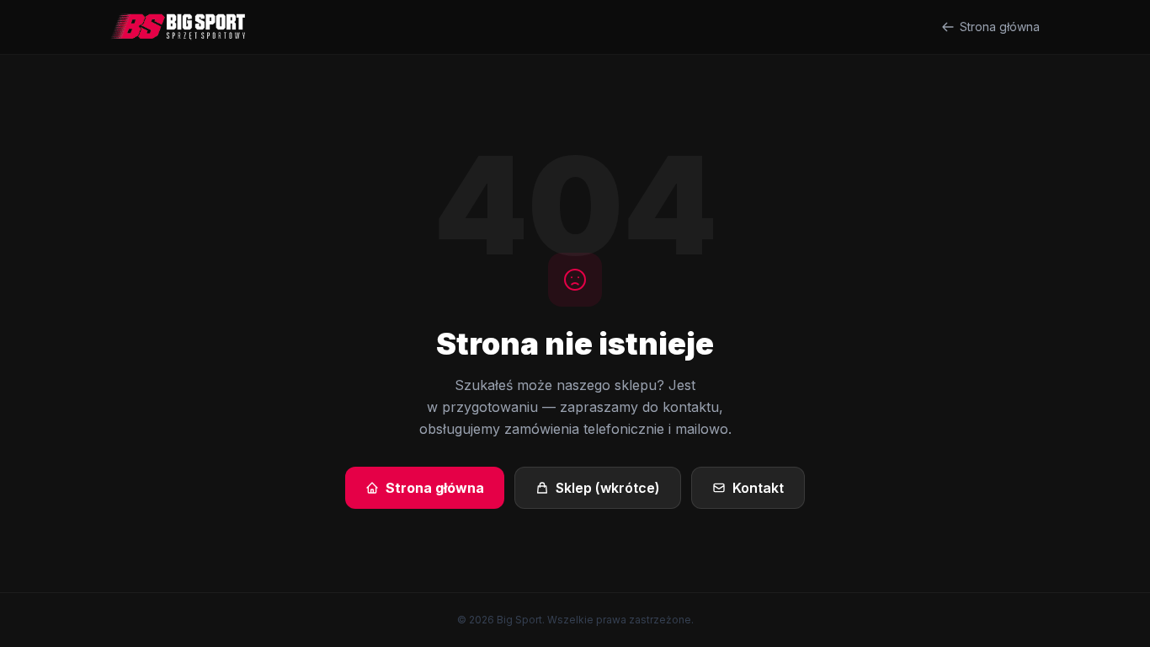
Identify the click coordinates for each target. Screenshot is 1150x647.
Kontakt (758, 487)
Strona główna (1000, 26)
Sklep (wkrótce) (608, 487)
